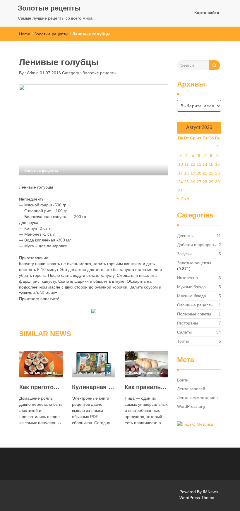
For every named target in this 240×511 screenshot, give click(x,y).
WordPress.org (191, 406)
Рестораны (187, 323)
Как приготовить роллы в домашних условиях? (41, 387)
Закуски (184, 253)
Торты (183, 341)
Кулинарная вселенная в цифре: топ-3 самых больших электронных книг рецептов (93, 387)
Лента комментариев (197, 397)
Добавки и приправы (197, 244)
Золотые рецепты (49, 8)
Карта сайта (206, 12)
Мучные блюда (191, 286)
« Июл (183, 198)
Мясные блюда (191, 296)
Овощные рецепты (195, 305)
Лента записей (191, 388)
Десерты (185, 235)
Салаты (184, 332)
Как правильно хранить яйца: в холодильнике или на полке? (146, 387)
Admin (32, 72)
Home (24, 34)
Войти (182, 380)
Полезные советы (194, 314)
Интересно (187, 277)
